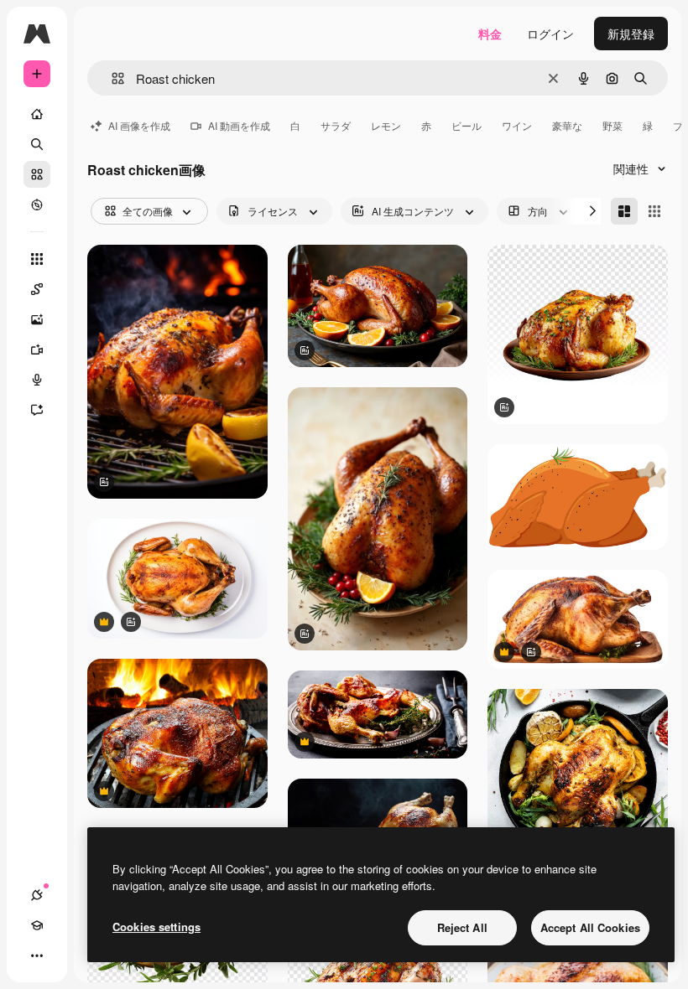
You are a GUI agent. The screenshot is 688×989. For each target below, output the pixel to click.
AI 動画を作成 (239, 125)
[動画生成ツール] (36, 349)
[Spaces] (36, 289)
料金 (490, 33)
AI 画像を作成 (139, 125)
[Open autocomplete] (111, 78)
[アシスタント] (36, 409)
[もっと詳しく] (36, 204)
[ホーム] (36, 114)
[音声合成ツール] (36, 379)
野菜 (612, 125)
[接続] (36, 895)
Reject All (462, 927)
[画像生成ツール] (36, 319)
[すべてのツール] (36, 259)
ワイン (517, 125)
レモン (386, 125)
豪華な (567, 125)
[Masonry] (624, 211)
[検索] (36, 144)
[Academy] (36, 925)
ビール (466, 125)
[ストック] (36, 174)
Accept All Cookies (590, 927)
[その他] (36, 955)
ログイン (550, 33)
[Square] (654, 211)
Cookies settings (156, 927)
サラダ (336, 125)
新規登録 (630, 33)
